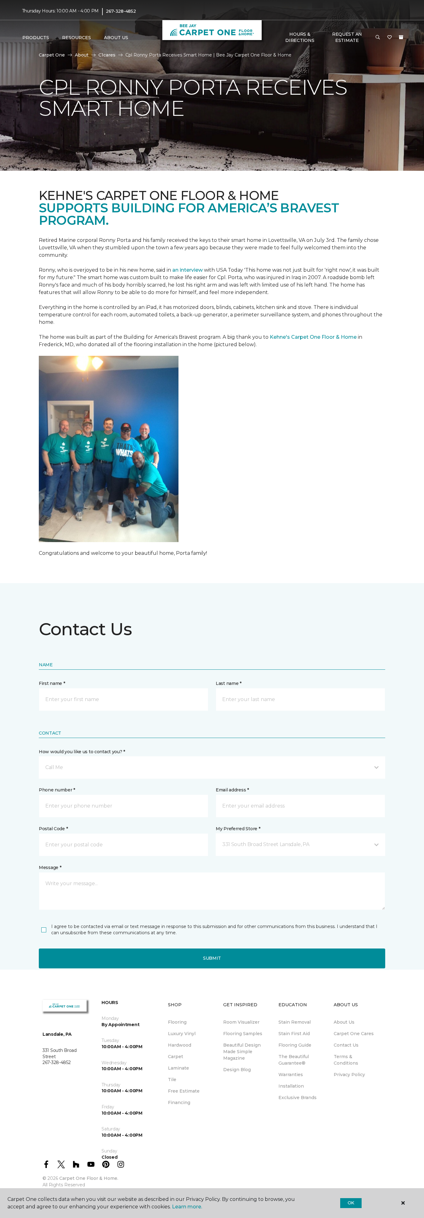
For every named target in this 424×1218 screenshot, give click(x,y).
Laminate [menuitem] (178, 1068)
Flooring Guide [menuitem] (294, 1045)
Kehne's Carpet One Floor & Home (313, 337)
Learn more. (187, 1207)
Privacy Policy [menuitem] (349, 1074)
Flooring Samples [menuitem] (242, 1033)
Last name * (228, 683)
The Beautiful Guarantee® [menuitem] (293, 1060)
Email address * (232, 790)
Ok (351, 1203)
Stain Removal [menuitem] (294, 1022)
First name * (52, 683)
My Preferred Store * (238, 828)
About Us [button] (116, 37)
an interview (187, 270)
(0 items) (401, 37)
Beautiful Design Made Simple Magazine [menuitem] (242, 1051)
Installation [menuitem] (291, 1086)
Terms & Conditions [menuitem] (346, 1060)
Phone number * (57, 790)
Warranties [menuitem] (290, 1074)
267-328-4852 (121, 11)
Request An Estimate (347, 37)
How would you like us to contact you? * (82, 751)
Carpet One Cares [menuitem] (354, 1033)
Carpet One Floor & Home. (88, 1178)
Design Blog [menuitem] (237, 1069)
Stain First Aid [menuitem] (294, 1033)
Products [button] (35, 37)
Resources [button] (76, 37)
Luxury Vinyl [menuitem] (182, 1033)
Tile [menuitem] (172, 1079)
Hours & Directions (299, 37)
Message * (50, 867)
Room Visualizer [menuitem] (241, 1022)
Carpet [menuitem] (175, 1056)
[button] (378, 37)
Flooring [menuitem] (177, 1022)
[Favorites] (389, 37)
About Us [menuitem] (344, 1022)
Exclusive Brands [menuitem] (297, 1097)
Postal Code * (53, 828)
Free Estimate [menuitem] (184, 1091)
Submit (212, 958)
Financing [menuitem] (179, 1102)
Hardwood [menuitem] (179, 1045)
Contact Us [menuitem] (346, 1045)
